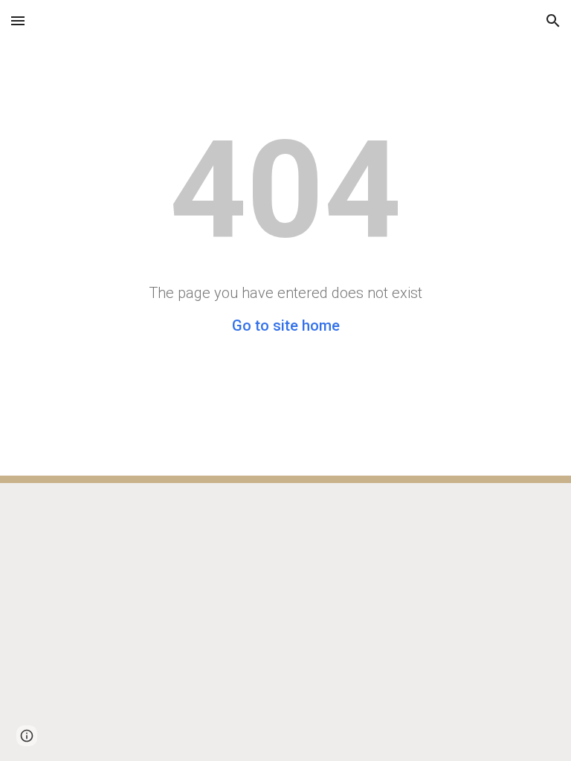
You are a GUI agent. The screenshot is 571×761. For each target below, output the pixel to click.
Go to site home (286, 325)
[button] (18, 20)
